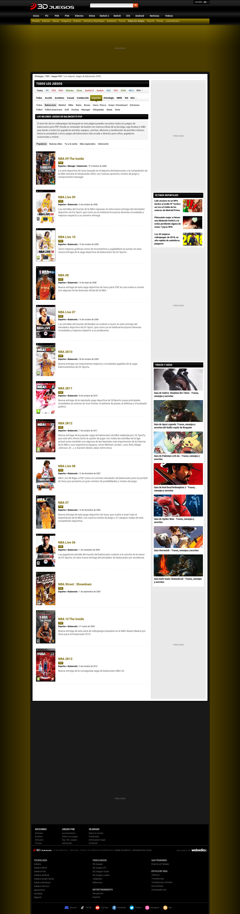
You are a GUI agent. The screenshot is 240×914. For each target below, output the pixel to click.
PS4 (67, 15)
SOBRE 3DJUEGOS (122, 850)
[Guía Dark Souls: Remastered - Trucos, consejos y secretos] (178, 565)
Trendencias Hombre (161, 882)
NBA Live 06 (66, 542)
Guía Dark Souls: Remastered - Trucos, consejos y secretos (178, 580)
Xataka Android (41, 875)
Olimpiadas (98, 109)
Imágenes (66, 21)
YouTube (104, 907)
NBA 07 (63, 502)
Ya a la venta (71, 144)
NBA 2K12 (65, 423)
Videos (169, 15)
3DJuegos (39, 76)
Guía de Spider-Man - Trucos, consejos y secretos (174, 521)
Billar (70, 105)
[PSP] (160, 21)
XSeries (79, 15)
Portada (36, 21)
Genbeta (38, 893)
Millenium (97, 882)
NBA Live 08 (66, 466)
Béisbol (62, 105)
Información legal (97, 840)
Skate (109, 109)
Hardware (111, 21)
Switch (117, 15)
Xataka (37, 864)
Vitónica (155, 875)
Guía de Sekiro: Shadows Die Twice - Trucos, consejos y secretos (176, 394)
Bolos (79, 105)
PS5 (57, 15)
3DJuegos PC (99, 867)
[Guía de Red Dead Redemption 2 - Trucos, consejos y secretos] (178, 474)
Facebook (121, 907)
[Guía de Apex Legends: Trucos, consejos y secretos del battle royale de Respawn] (178, 411)
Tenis (117, 109)
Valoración (103, 144)
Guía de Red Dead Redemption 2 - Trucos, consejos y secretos (174, 489)
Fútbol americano (53, 109)
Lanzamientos (172, 21)
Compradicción (158, 889)
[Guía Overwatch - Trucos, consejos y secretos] (178, 537)
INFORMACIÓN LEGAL (142, 850)
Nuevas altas (55, 144)
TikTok (89, 907)
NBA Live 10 (66, 237)
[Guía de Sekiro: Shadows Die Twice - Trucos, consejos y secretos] (178, 379)
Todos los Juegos (136, 21)
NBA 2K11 (65, 388)
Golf (67, 109)
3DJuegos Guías (101, 871)
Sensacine (98, 893)
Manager (85, 109)
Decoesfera (157, 886)
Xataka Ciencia (41, 886)
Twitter (138, 907)
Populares (42, 144)
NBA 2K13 (65, 659)
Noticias (154, 15)
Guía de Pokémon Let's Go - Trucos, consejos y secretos (177, 458)
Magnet (37, 897)
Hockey (75, 109)
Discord (73, 907)
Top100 (150, 21)
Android (139, 15)
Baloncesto (50, 105)
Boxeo (87, 105)
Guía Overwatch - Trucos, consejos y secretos (176, 550)
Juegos (42, 850)
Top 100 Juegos (69, 840)
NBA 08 (63, 275)
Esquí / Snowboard (118, 105)
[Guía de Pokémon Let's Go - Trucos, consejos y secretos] (178, 442)
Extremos (135, 105)
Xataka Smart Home (44, 878)
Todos (39, 105)
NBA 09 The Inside (71, 158)
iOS (128, 15)
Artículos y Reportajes (93, 21)
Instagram (154, 907)
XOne (92, 15)
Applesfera (39, 890)
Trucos (122, 21)
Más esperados (87, 144)
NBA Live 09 (66, 197)
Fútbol (39, 109)
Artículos (39, 840)
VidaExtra (97, 878)
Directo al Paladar (160, 864)
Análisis (77, 21)
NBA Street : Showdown (75, 584)
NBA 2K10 (65, 352)
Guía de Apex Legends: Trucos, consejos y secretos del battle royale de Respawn (174, 426)
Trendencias (157, 878)
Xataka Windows (42, 882)
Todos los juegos (70, 836)
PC (46, 15)
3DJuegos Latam (101, 875)
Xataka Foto (40, 871)
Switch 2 (104, 15)
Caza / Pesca (99, 105)
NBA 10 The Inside (71, 619)
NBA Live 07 (66, 312)
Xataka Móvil (40, 867)
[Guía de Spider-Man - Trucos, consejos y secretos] (178, 505)
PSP (47, 76)
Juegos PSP (56, 76)
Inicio (36, 15)
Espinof (96, 897)
